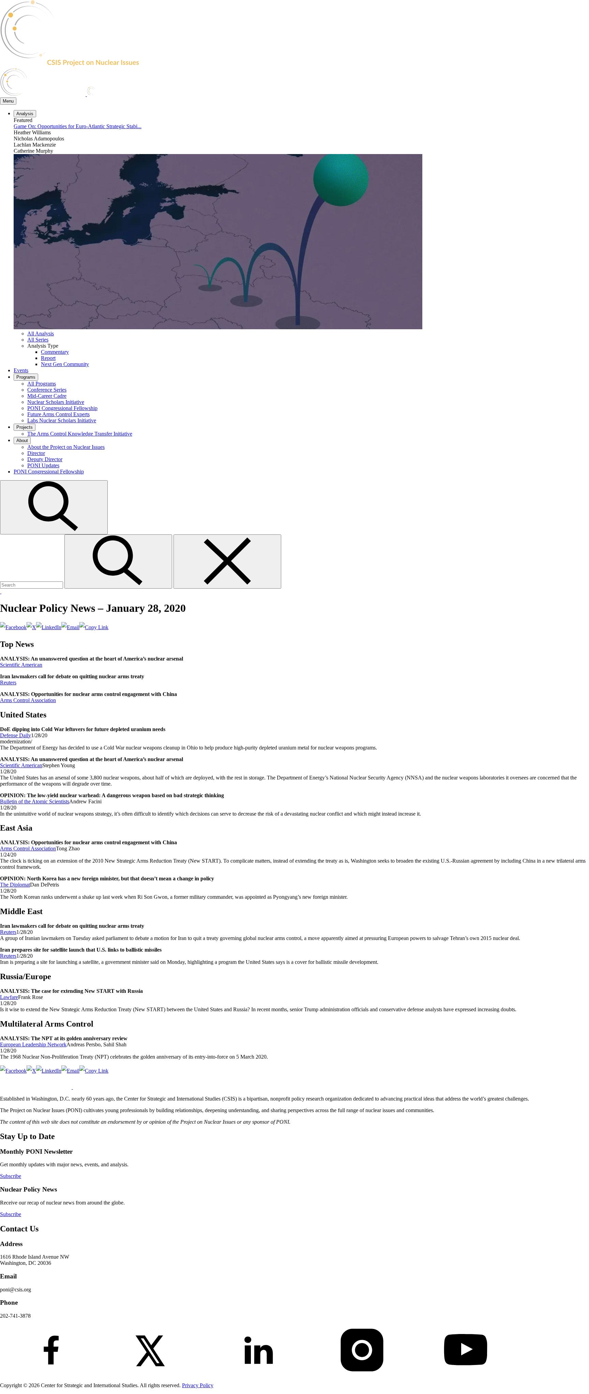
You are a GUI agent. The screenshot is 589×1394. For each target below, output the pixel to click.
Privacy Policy (197, 1385)
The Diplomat (15, 885)
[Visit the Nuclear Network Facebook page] (51, 1374)
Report (48, 358)
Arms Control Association (28, 700)
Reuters (8, 682)
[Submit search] (118, 585)
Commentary (55, 352)
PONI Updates (43, 465)
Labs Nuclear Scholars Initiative (61, 420)
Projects (24, 427)
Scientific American (21, 665)
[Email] (70, 627)
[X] (31, 627)
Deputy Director (44, 459)
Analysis (24, 113)
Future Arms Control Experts (58, 414)
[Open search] (54, 530)
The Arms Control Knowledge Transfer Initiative (79, 434)
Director (36, 453)
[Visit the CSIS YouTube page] (465, 1374)
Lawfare (9, 997)
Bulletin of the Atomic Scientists (34, 801)
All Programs (41, 384)
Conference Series (46, 390)
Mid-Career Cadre (46, 396)
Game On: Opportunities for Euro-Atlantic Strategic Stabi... (77, 126)
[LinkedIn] (48, 627)
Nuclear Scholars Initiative (55, 402)
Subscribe (10, 1176)
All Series (37, 340)
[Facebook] (13, 627)
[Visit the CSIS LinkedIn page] (258, 1374)
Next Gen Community (65, 364)
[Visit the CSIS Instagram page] (362, 1374)
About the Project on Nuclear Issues (66, 447)
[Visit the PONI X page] (155, 1374)
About (22, 440)
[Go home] (88, 64)
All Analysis (40, 333)
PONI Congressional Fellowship (62, 408)
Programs (25, 377)
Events (21, 370)
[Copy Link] (93, 627)
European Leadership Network (33, 1044)
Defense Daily (15, 735)
